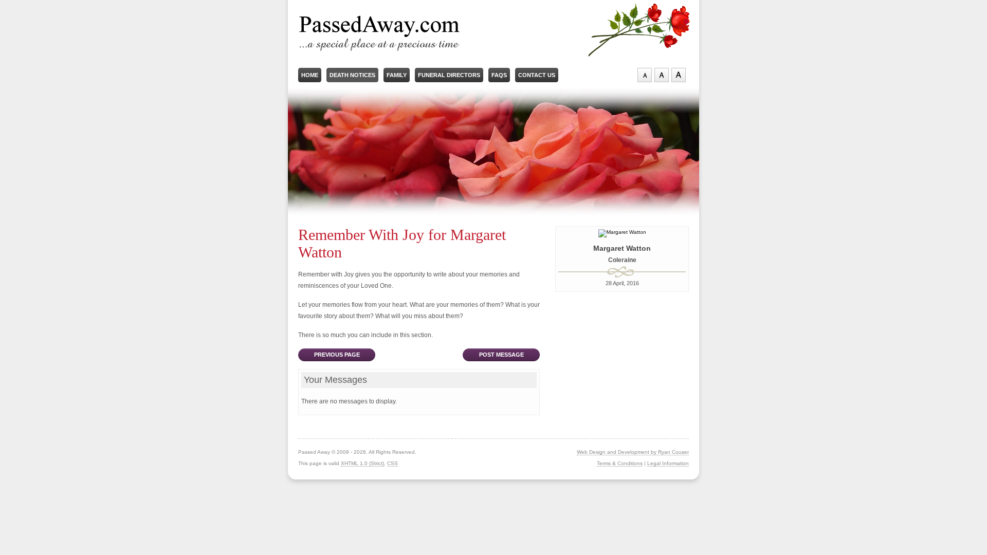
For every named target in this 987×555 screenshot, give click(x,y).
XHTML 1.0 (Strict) (362, 463)
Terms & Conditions (620, 463)
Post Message (501, 354)
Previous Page (337, 354)
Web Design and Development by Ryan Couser (633, 452)
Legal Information (668, 463)
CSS (392, 463)
